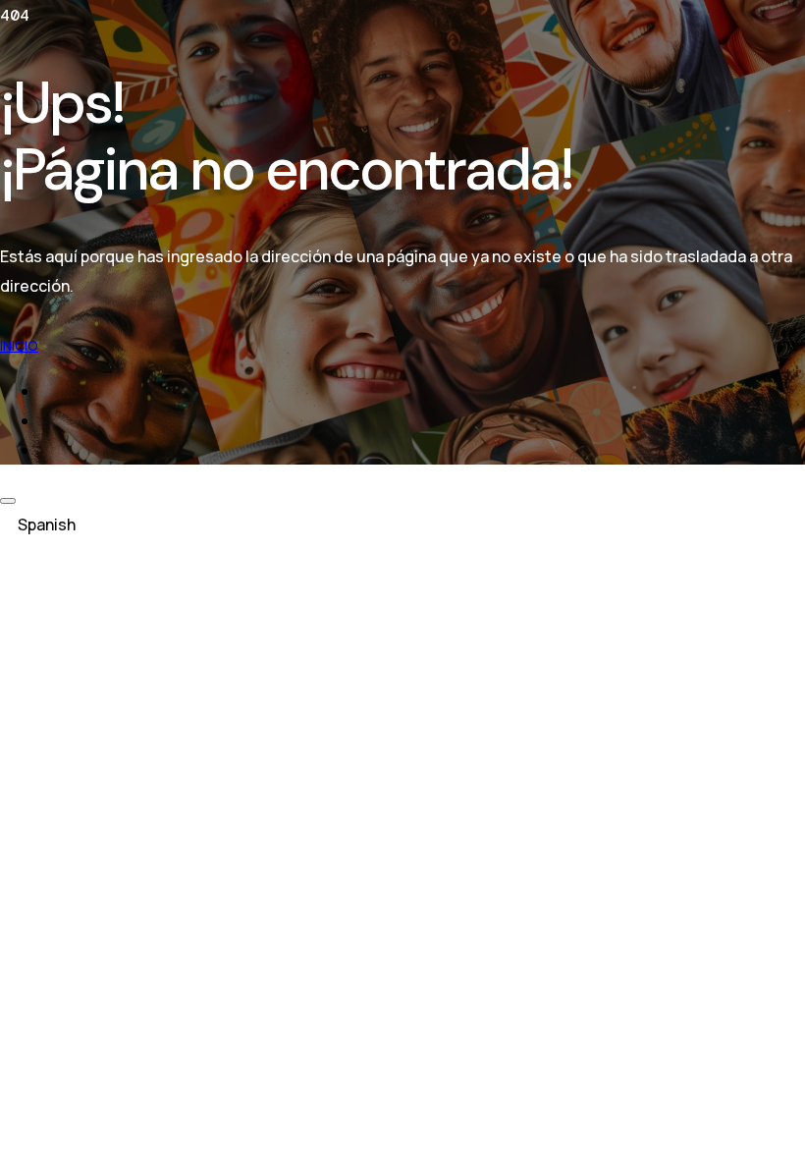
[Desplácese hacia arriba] (8, 501)
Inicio (19, 345)
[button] (402, 524)
